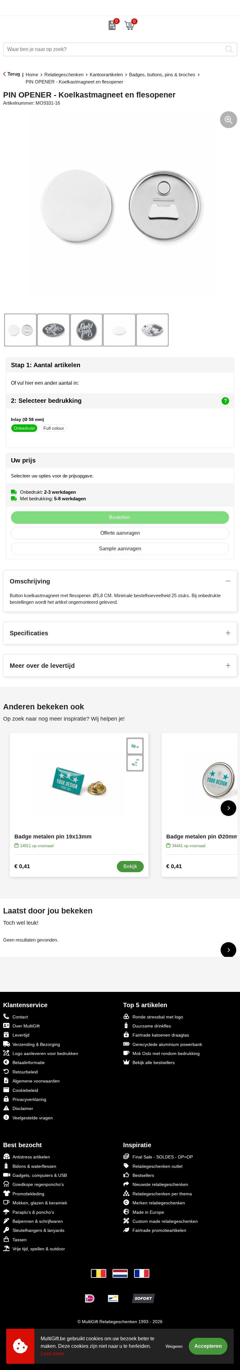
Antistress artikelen (31, 1156)
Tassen (19, 1239)
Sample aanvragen (120, 548)
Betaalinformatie (28, 1062)
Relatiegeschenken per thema (162, 1193)
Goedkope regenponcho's (38, 1184)
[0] (110, 25)
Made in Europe (148, 1212)
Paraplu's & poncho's (33, 1212)
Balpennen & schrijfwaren (37, 1221)
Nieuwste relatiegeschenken (160, 1184)
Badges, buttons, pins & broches (162, 74)
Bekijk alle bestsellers (153, 1062)
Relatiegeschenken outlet (157, 1166)
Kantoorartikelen (106, 74)
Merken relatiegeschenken (158, 1202)
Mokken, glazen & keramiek (39, 1202)
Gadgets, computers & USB (39, 1175)
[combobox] (113, 49)
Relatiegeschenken (63, 74)
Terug (14, 74)
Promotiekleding (28, 1193)
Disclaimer (22, 1108)
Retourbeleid (25, 1071)
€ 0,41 (22, 866)
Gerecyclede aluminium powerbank (167, 1044)
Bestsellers (143, 1175)
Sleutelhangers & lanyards (38, 1230)
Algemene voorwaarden (36, 1080)
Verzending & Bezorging (36, 1044)
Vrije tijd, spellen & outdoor (38, 1248)
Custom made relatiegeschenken (165, 1221)
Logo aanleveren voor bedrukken (45, 1053)
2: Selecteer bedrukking (46, 400)
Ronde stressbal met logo (157, 1016)
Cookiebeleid (25, 1090)
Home (32, 74)
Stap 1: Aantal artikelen (45, 365)
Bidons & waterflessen (34, 1166)
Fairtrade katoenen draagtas (160, 1035)
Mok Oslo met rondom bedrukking (166, 1053)
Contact (20, 1016)
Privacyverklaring (29, 1099)
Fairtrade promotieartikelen (159, 1230)
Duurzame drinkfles (151, 1025)
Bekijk (130, 866)
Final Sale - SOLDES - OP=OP (162, 1156)
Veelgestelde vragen (32, 1117)
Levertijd (20, 1035)
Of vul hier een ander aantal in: (45, 383)
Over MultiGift (26, 1025)
